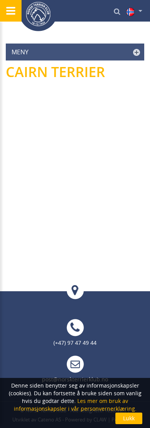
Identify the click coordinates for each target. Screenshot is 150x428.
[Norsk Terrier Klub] (38, 15)
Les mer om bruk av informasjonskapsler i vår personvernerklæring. (75, 404)
